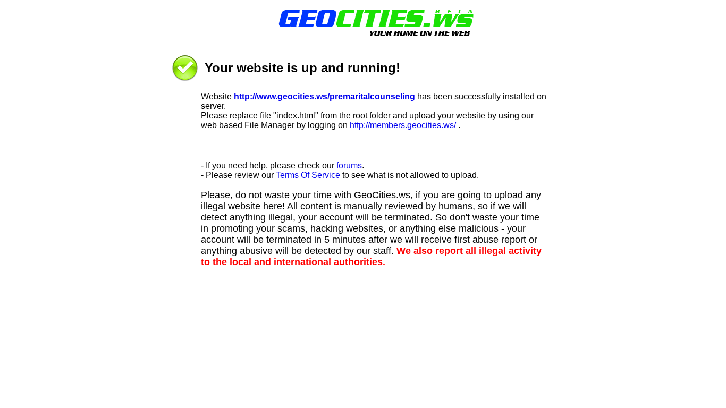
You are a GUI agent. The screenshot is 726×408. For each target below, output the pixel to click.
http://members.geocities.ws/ (403, 125)
